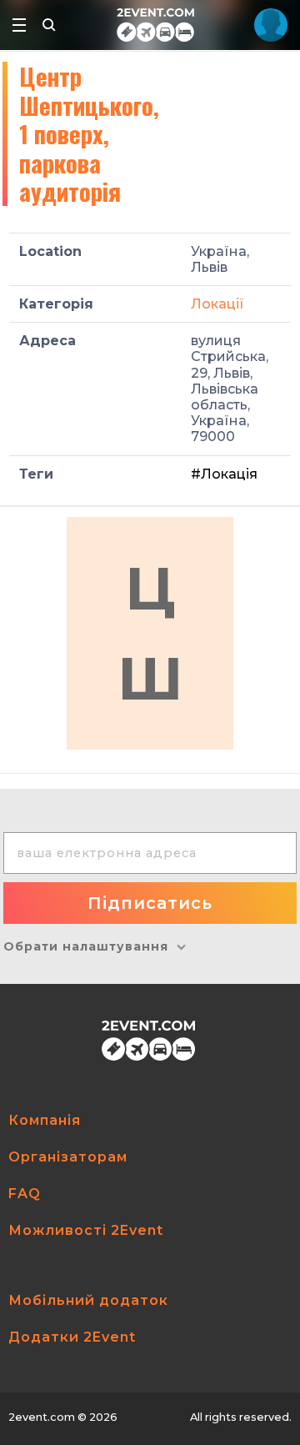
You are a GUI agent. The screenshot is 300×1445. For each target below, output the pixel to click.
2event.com (41, 1417)
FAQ (24, 1194)
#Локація (224, 474)
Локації (217, 304)
